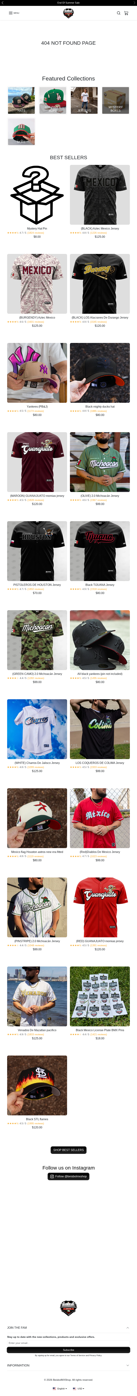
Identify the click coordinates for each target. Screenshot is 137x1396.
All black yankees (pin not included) (99, 674)
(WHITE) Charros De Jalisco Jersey (37, 763)
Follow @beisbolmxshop (71, 1176)
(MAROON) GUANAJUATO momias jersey (37, 496)
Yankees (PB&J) (37, 406)
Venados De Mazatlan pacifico (37, 1030)
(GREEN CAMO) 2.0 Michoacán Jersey (37, 674)
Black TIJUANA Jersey (99, 585)
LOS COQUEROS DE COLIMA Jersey (100, 763)
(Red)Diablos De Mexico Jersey (100, 852)
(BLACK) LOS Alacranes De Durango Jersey (100, 317)
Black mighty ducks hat (100, 406)
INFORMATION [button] (18, 1365)
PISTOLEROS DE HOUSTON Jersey (37, 585)
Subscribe (68, 1350)
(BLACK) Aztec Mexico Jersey (100, 228)
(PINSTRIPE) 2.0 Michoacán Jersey (37, 941)
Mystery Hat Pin (37, 228)
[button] (13, 13)
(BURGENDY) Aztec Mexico (37, 317)
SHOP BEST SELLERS (68, 1150)
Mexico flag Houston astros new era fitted (37, 852)
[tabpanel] (68, 659)
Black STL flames (37, 1119)
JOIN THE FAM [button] (17, 1327)
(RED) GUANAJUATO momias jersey (100, 941)
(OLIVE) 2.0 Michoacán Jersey (100, 496)
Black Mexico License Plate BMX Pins (100, 1030)
